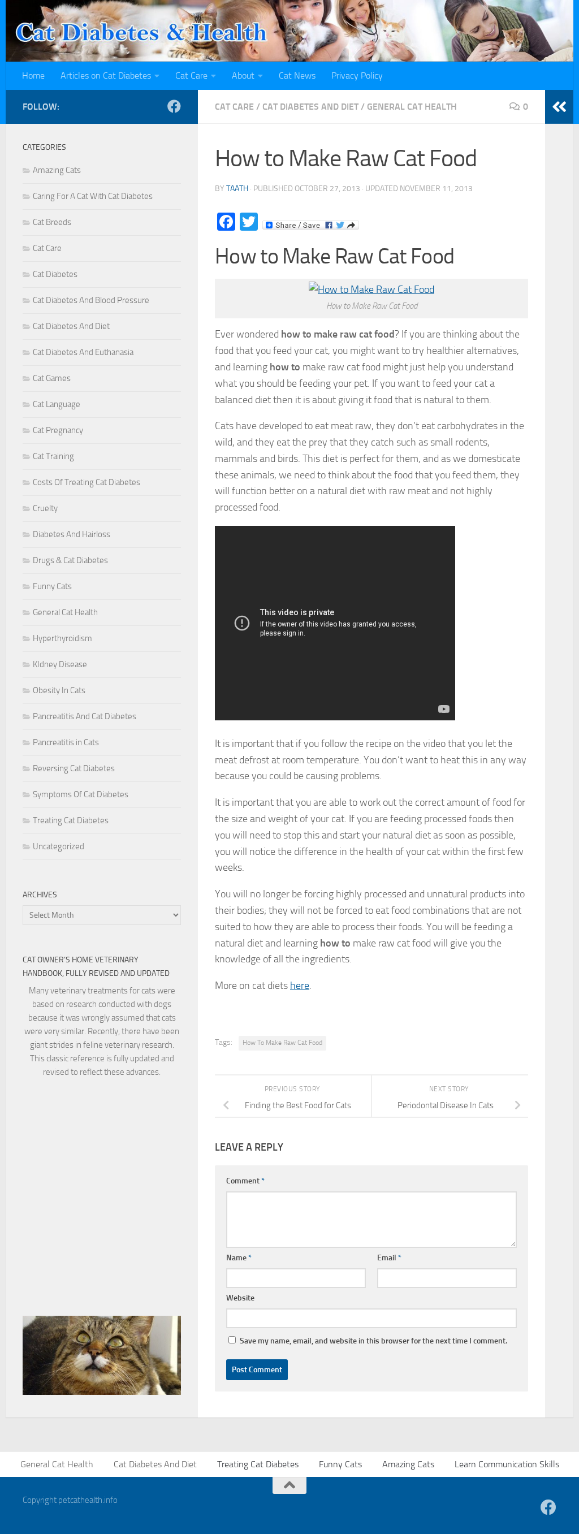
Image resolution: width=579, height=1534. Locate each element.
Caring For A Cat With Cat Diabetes (93, 196)
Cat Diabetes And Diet (310, 106)
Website (240, 1298)
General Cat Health (412, 106)
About (243, 75)
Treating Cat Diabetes (71, 820)
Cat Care (191, 75)
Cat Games (52, 378)
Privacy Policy (357, 75)
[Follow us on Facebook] (174, 106)
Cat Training (53, 456)
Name (239, 1258)
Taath (237, 188)
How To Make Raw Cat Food (282, 1043)
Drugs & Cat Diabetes (70, 560)
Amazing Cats (57, 170)
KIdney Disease (60, 664)
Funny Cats (52, 586)
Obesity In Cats (59, 690)
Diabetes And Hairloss (71, 534)
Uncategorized (58, 846)
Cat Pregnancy (58, 430)
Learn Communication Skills (507, 1464)
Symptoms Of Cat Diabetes (80, 794)
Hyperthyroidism (62, 638)
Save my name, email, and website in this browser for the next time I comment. (373, 1341)
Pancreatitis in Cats (66, 742)
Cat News (297, 75)
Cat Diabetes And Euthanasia (83, 352)
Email (389, 1258)
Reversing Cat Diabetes (74, 768)
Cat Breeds (52, 222)
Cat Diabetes (55, 274)
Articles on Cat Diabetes (106, 75)
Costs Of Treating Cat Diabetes (86, 482)
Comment (245, 1181)
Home (33, 75)
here (299, 985)
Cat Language (56, 404)
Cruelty (45, 508)
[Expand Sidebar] (559, 107)
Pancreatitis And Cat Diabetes (84, 716)
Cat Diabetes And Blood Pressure (91, 300)
